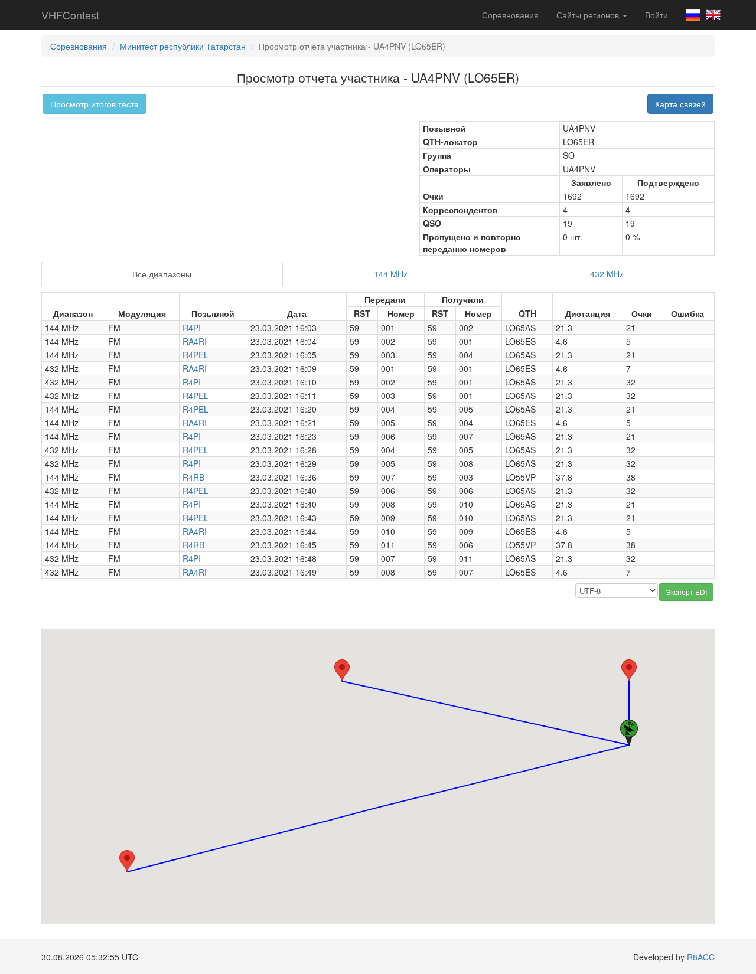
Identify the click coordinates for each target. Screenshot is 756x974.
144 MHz (391, 274)
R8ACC (701, 957)
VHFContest (70, 14)
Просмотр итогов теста (94, 104)
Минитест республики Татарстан (183, 46)
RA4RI (195, 341)
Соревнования (510, 15)
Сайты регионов (588, 15)
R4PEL (195, 355)
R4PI (192, 328)
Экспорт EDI (686, 592)
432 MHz (607, 274)
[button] (342, 670)
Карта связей (680, 104)
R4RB (193, 477)
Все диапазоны (161, 274)
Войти (656, 15)
